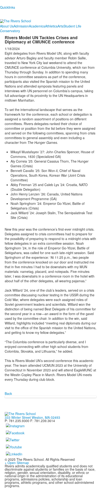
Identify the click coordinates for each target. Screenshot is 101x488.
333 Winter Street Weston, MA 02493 (32, 417)
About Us (7, 26)
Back (8, 393)
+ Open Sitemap (17, 462)
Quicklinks (7, 7)
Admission (21, 26)
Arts (60, 26)
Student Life (72, 26)
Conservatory (10, 30)
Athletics (51, 26)
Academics (37, 26)
